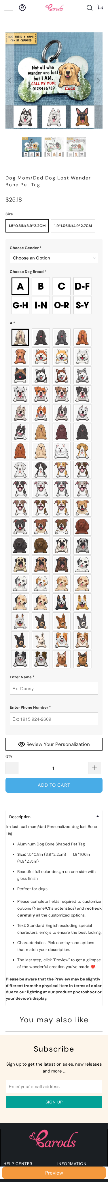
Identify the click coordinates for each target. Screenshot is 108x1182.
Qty (8, 756)
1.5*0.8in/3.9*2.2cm (27, 225)
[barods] (54, 7)
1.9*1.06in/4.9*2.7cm (73, 225)
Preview (54, 1173)
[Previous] (9, 80)
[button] (54, 248)
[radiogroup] (54, 295)
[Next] (98, 80)
